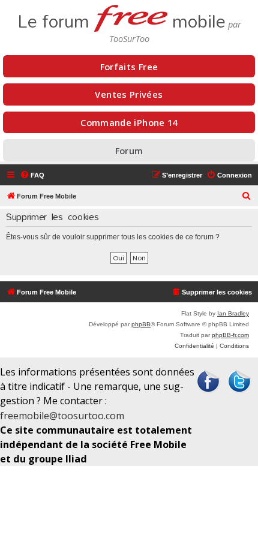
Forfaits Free (129, 67)
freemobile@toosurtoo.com (62, 415)
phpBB (141, 324)
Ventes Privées (129, 94)
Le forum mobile (121, 18)
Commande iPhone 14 (129, 122)
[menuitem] (32, 175)
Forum (129, 151)
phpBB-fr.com (230, 335)
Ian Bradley (233, 313)
